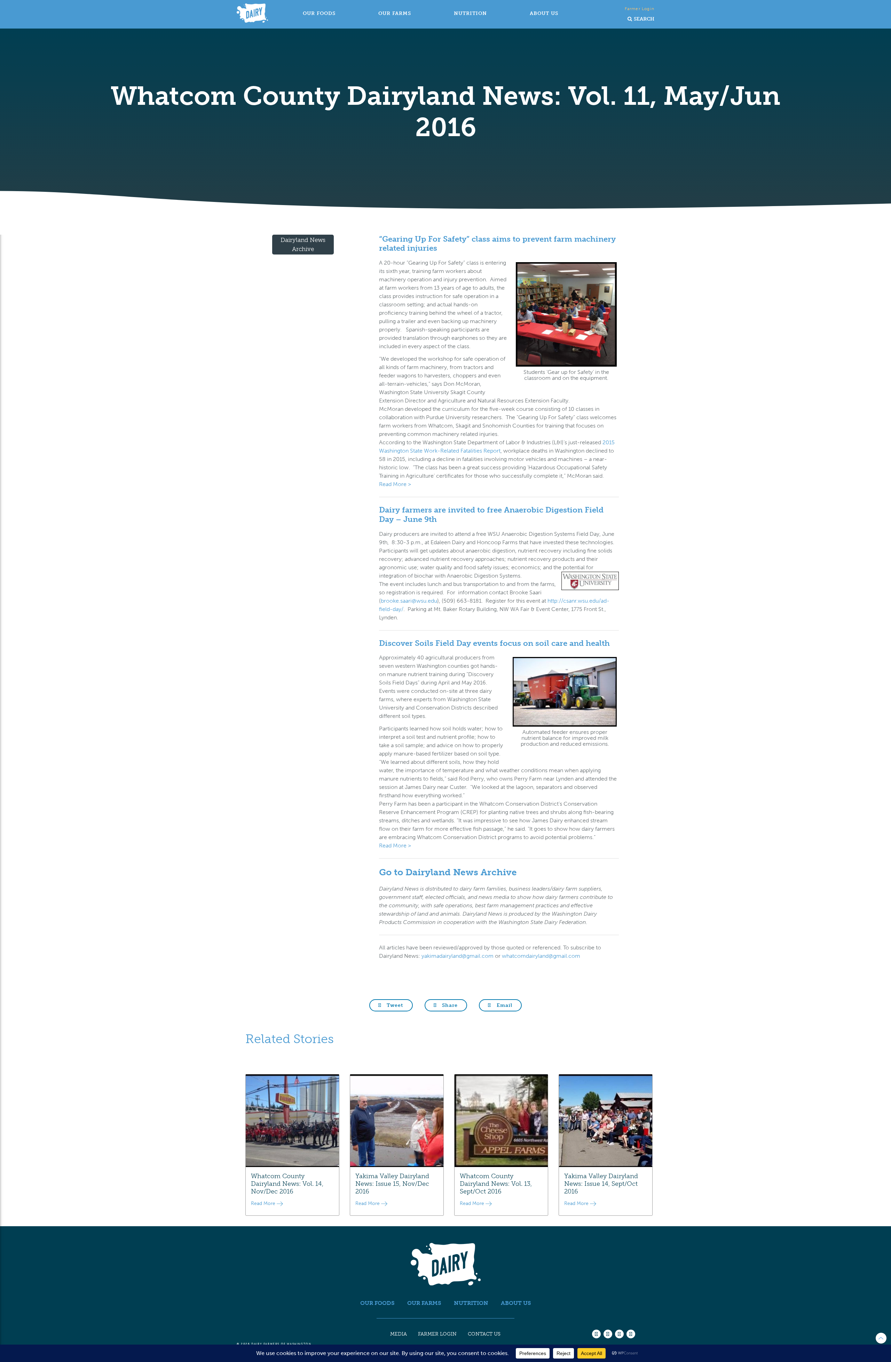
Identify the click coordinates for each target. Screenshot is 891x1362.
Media (398, 1334)
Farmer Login (639, 8)
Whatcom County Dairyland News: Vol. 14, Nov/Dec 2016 (287, 1183)
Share (449, 1005)
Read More (264, 1203)
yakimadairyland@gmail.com (457, 956)
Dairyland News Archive (303, 244)
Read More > (395, 484)
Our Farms (394, 13)
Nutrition (470, 13)
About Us (544, 13)
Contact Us (484, 1334)
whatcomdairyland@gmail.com (541, 956)
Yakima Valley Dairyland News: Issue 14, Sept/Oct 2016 (601, 1183)
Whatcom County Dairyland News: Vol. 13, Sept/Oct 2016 (496, 1183)
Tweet (394, 1005)
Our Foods (319, 13)
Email (504, 1005)
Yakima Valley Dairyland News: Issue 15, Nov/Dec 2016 (392, 1183)
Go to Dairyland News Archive (448, 872)
